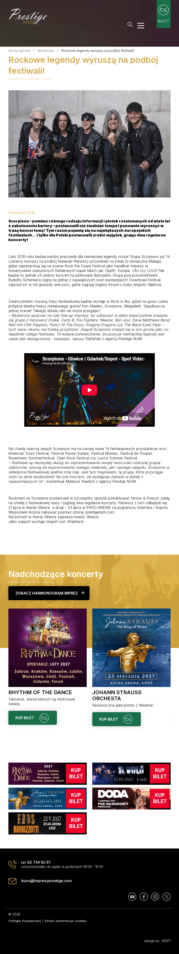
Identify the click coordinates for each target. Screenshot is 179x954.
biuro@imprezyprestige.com (46, 880)
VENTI (166, 941)
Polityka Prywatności (24, 921)
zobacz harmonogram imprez (46, 593)
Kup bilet (25, 719)
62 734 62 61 (38, 862)
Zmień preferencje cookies (65, 921)
